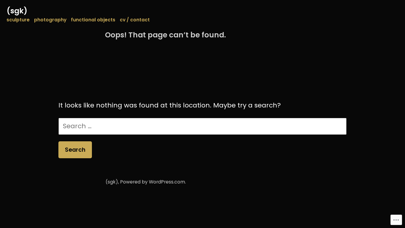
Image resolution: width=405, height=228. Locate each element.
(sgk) (17, 11)
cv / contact (135, 20)
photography (50, 20)
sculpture (18, 20)
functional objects (93, 20)
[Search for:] (202, 126)
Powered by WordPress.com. (153, 182)
